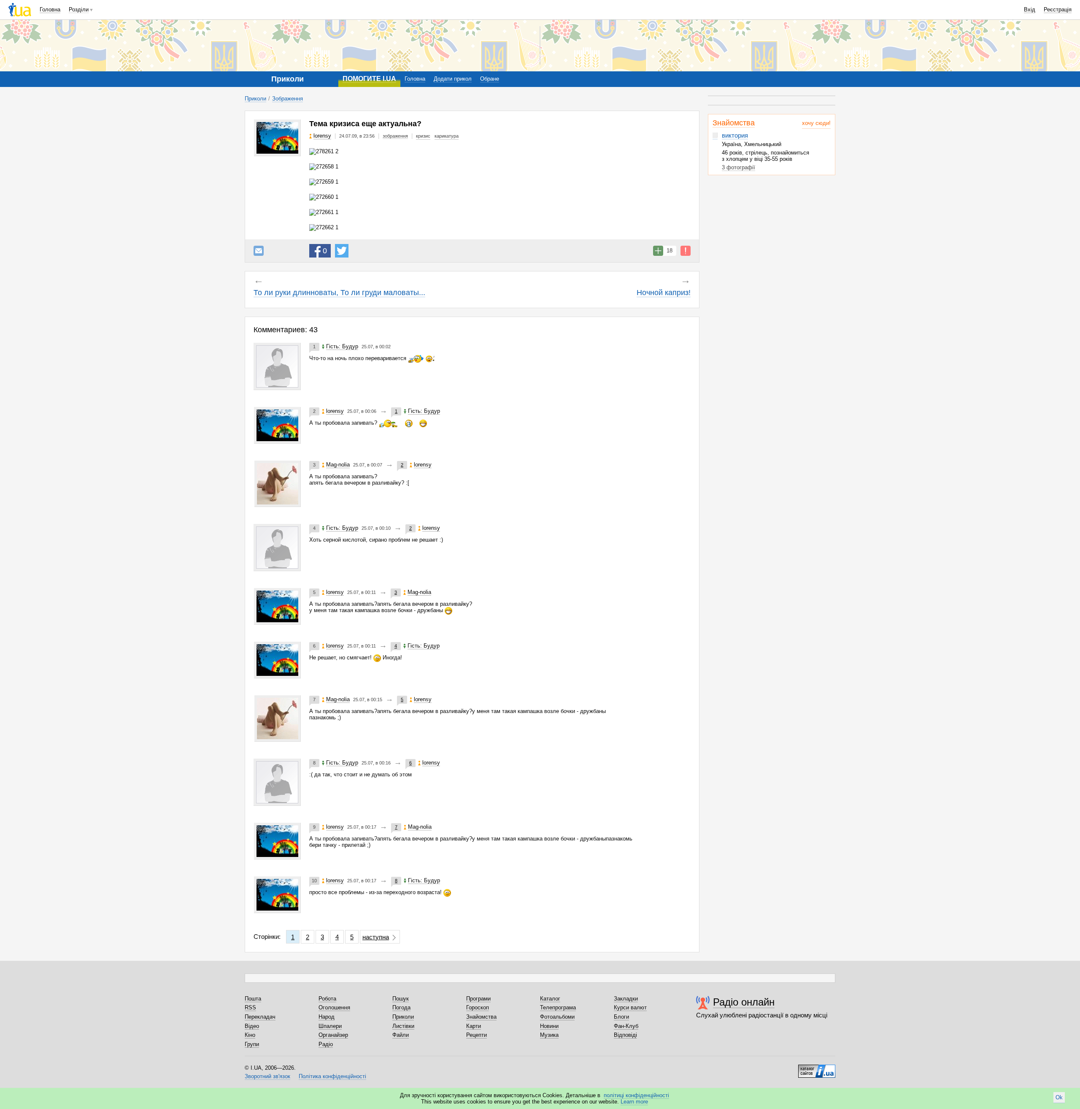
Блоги (621, 1017)
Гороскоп (477, 1007)
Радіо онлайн (744, 1002)
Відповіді (625, 1035)
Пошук (400, 998)
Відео (252, 1026)
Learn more (634, 1101)
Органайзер (333, 1035)
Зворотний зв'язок (267, 1076)
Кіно (250, 1035)
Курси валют (630, 1007)
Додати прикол (453, 79)
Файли (400, 1035)
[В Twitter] (341, 251)
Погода (401, 1007)
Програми (478, 998)
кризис (423, 135)
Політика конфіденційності (332, 1076)
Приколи (255, 98)
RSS (250, 1007)
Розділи (79, 9)
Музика (549, 1035)
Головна (50, 9)
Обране (489, 79)
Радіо (326, 1044)
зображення (395, 135)
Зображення (287, 98)
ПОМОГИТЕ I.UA (369, 78)
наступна (375, 937)
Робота (327, 998)
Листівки (403, 1026)
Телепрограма (558, 1007)
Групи (252, 1044)
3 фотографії (738, 167)
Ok (1059, 1097)
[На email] (259, 251)
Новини (549, 1026)
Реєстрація (1058, 9)
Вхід (1029, 9)
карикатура (447, 135)
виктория (735, 135)
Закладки (626, 998)
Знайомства (734, 123)
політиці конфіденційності (636, 1095)
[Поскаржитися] (685, 251)
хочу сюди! (816, 123)
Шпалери (330, 1026)
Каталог (550, 998)
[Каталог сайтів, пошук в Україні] (816, 1068)
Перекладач (260, 1017)
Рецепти (476, 1035)
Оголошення (334, 1007)
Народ (327, 1017)
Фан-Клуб (626, 1026)
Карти (473, 1026)
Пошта (253, 998)
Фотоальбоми (557, 1017)
